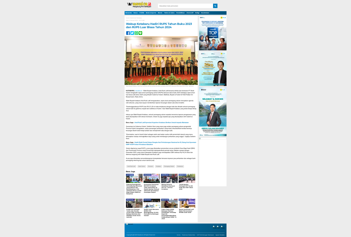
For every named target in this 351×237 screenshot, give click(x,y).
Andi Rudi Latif (131, 166)
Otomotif (189, 13)
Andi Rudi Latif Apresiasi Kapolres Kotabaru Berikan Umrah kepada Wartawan (162, 122)
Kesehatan (205, 13)
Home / (128, 18)
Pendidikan (180, 13)
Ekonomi (150, 166)
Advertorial (133, 18)
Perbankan (180, 166)
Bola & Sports (151, 13)
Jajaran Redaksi (219, 235)
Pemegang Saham (169, 166)
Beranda (129, 13)
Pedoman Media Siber (188, 235)
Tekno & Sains (169, 13)
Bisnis (160, 13)
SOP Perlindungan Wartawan (205, 235)
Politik (141, 13)
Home (178, 235)
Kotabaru (139, 18)
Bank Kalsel (141, 166)
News (136, 13)
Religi (197, 13)
